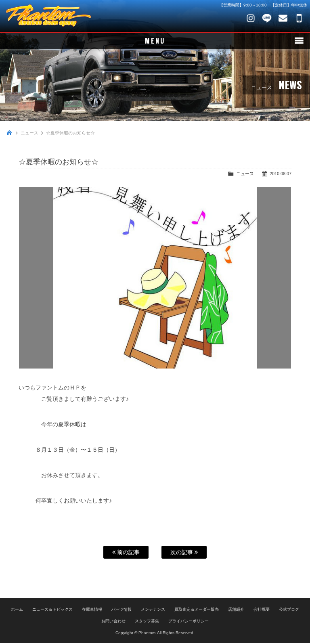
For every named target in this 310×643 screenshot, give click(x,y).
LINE (267, 18)
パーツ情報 (121, 609)
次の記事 (182, 552)
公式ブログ (289, 609)
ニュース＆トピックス (52, 609)
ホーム (17, 609)
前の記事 (127, 552)
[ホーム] (9, 132)
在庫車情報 (92, 609)
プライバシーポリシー (188, 621)
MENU (155, 41)
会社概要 (261, 609)
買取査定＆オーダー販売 (196, 609)
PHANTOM (48, 16)
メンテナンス (153, 609)
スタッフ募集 (147, 621)
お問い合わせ (283, 18)
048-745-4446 (299, 18)
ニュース (29, 132)
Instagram (251, 18)
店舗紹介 (236, 609)
